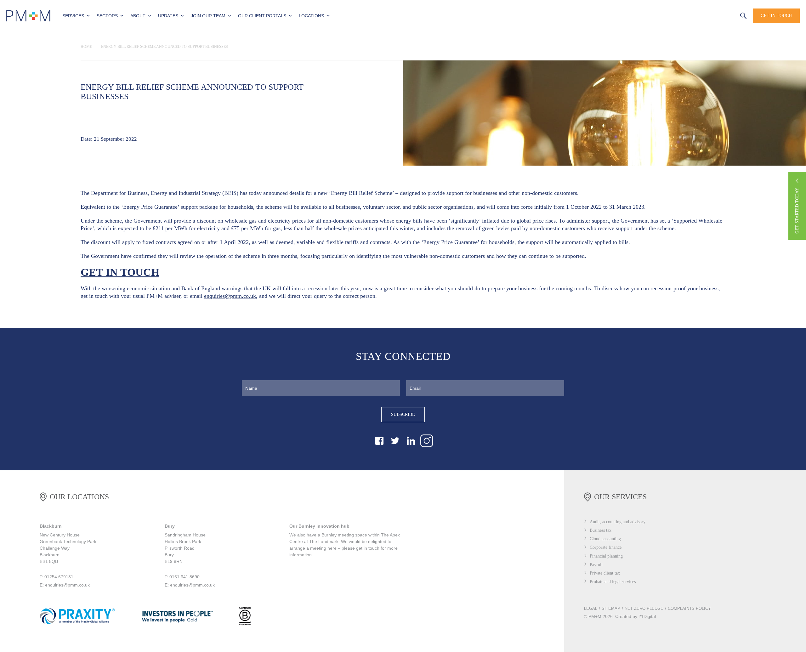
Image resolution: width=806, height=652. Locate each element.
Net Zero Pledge (644, 608)
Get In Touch (776, 15)
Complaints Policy (689, 608)
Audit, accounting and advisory (617, 521)
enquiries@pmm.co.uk (230, 296)
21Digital (647, 616)
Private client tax (605, 573)
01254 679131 (719, 15)
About (137, 15)
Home (86, 46)
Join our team (208, 15)
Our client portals (262, 15)
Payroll (596, 564)
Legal (590, 608)
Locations (311, 15)
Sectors (107, 15)
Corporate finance (606, 547)
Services (73, 15)
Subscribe (403, 414)
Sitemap (611, 608)
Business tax (600, 530)
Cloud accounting (605, 538)
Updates (168, 15)
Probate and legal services (613, 581)
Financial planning (606, 556)
